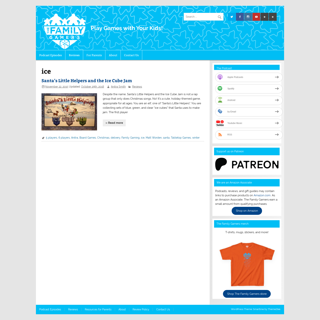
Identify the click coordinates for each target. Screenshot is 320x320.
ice (142, 137)
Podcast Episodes (50, 55)
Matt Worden (154, 137)
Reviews (74, 55)
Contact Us (131, 55)
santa (166, 137)
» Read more (114, 122)
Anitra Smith (118, 86)
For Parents (94, 55)
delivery (115, 137)
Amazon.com (262, 195)
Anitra (74, 137)
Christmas (103, 137)
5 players (51, 137)
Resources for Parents (98, 309)
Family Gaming (130, 137)
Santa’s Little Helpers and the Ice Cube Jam (86, 80)
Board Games (87, 137)
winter (196, 137)
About (113, 55)
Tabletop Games (181, 137)
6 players (64, 137)
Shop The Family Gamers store (247, 294)
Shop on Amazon (247, 211)
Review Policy (141, 309)
